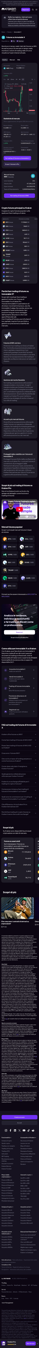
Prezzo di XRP (6, 1188)
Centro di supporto (26, 1161)
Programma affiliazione (27, 1154)
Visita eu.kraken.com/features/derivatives (21, 25)
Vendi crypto (6, 1143)
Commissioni (24, 147)
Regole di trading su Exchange (21, 1267)
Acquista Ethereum (8, 1213)
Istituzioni (5, 1154)
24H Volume (7, 132)
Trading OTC (6, 1151)
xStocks (15, 1292)
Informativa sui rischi (27, 5)
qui (25, 1318)
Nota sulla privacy (17, 1260)
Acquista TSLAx (7, 1239)
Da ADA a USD (25, 1194)
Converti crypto (26, 1175)
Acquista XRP (6, 1218)
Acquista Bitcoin (7, 1210)
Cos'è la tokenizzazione (28, 1245)
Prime (7, 1298)
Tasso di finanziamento (27, 141)
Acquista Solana (7, 1223)
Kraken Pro (10, 1285)
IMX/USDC (6, 596)
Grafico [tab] (4, 60)
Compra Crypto (7, 1141)
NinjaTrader (17, 1285)
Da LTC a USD (24, 1199)
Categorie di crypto (8, 1198)
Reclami (23, 1164)
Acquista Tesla (25, 1213)
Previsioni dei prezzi (8, 1201)
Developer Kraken (26, 1148)
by (6, 1278)
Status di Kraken (25, 1159)
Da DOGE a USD (25, 1191)
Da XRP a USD (25, 1183)
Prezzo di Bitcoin (7, 1180)
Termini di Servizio (7, 1267)
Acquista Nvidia (25, 1210)
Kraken (4, 1285)
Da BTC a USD (25, 1178)
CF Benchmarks (23, 1292)
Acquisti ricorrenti (7, 1163)
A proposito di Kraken (28, 1137)
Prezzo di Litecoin (7, 1196)
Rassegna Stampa (26, 1151)
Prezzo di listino (20, 65)
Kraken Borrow (6, 1166)
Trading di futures (7, 1148)
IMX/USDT (31, 594)
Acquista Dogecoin (8, 1215)
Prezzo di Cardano (7, 1190)
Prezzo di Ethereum (8, 1183)
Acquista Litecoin (7, 1226)
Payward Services (7, 1292)
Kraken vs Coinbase (26, 1252)
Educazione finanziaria (28, 1232)
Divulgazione (5, 1269)
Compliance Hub (6, 1265)
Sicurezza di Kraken (26, 1141)
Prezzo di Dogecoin (8, 1185)
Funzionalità (6, 1137)
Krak (3, 1298)
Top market (7, 65)
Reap (30, 1292)
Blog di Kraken (25, 1146)
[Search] (33, 10)
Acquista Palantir (26, 1220)
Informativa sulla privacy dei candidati (20, 1269)
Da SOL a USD (25, 1188)
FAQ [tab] (18, 60)
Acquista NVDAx (7, 1237)
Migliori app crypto (26, 1247)
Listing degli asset (26, 1156)
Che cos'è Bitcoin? (26, 1242)
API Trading (5, 1156)
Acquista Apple (25, 1215)
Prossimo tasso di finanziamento (8, 148)
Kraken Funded (6, 1169)
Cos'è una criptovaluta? (28, 1235)
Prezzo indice (24, 125)
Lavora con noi (25, 1143)
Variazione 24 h (8, 73)
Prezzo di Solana (7, 1193)
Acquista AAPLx (7, 1242)
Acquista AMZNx (7, 1247)
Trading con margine (8, 1146)
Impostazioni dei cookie (30, 1260)
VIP (29, 1285)
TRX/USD (23, 1196)
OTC (11, 1298)
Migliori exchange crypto (28, 1250)
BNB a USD (24, 1186)
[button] (37, 1344)
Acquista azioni (26, 1207)
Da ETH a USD (24, 1181)
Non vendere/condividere (9, 1262)
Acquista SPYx (6, 1245)
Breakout (24, 1285)
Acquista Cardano (7, 1220)
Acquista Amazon (26, 1218)
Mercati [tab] (12, 60)
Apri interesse (25, 132)
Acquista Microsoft (26, 1223)
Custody (16, 1298)
